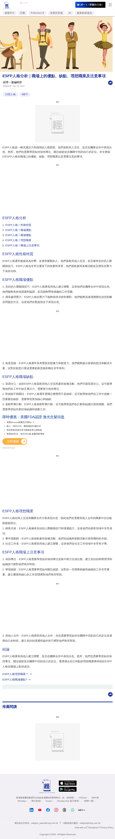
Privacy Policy (106, 827)
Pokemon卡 (37, 13)
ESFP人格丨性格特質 (18, 224)
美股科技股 (56, 13)
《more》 (48, 801)
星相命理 (7, 86)
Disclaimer (93, 827)
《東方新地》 (36, 801)
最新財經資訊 (84, 13)
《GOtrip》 (83, 797)
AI (70, 13)
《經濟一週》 (89, 801)
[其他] (110, 82)
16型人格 (10, 94)
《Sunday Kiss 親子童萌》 (68, 801)
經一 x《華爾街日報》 (92, 4)
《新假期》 (70, 797)
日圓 (22, 13)
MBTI (25, 94)
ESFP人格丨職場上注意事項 (22, 245)
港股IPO (9, 13)
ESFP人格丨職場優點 (18, 230)
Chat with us (80, 827)
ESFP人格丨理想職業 (18, 240)
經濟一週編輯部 (12, 82)
